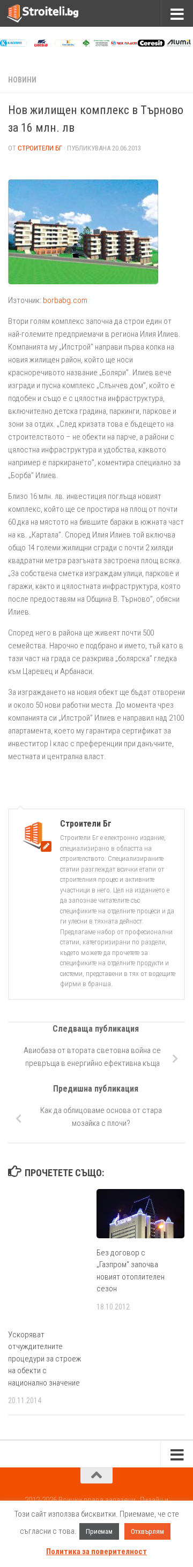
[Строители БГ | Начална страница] (54, 13)
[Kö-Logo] (68, 44)
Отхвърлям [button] (147, 1531)
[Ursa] (40, 44)
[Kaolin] (13, 44)
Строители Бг (40, 148)
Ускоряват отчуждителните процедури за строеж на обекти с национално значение (44, 1359)
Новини (22, 79)
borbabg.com (65, 300)
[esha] (96, 44)
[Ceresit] (151, 44)
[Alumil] (178, 44)
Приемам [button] (99, 1531)
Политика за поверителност (96, 1551)
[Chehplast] (123, 44)
